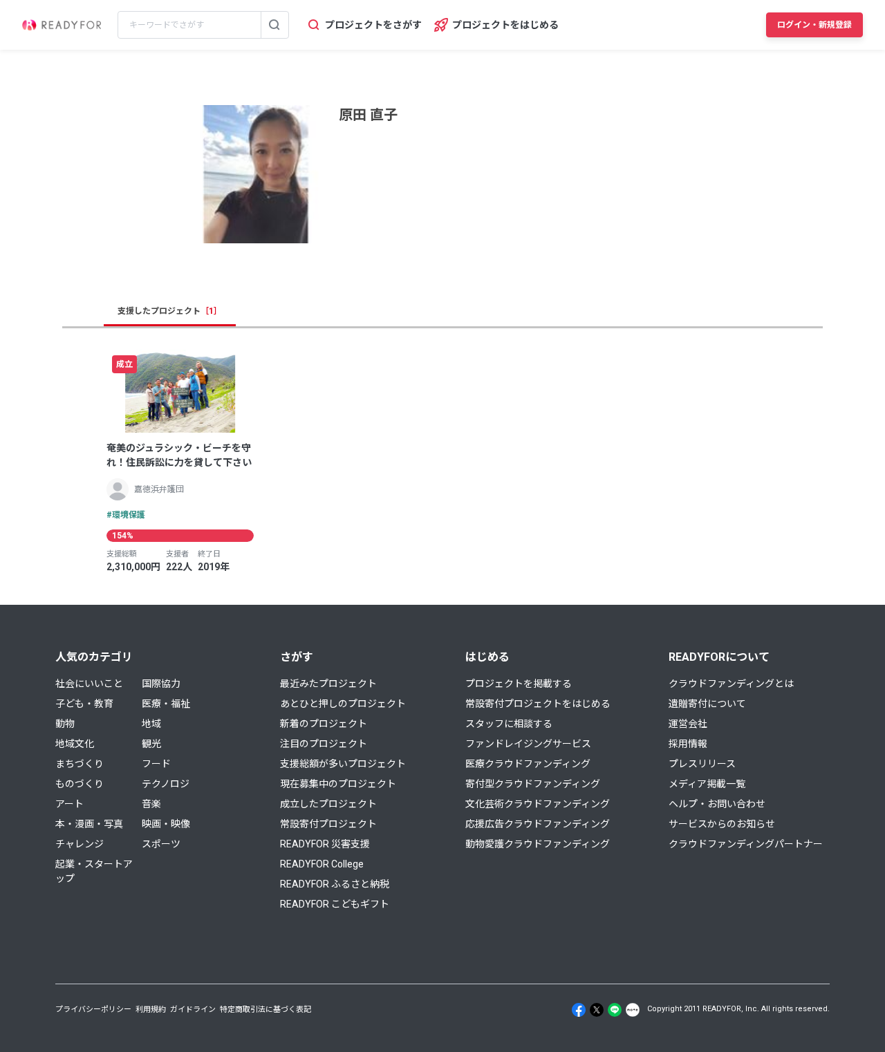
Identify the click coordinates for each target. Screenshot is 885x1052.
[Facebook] (579, 1010)
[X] (597, 1010)
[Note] (633, 1010)
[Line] (615, 1010)
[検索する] (274, 25)
